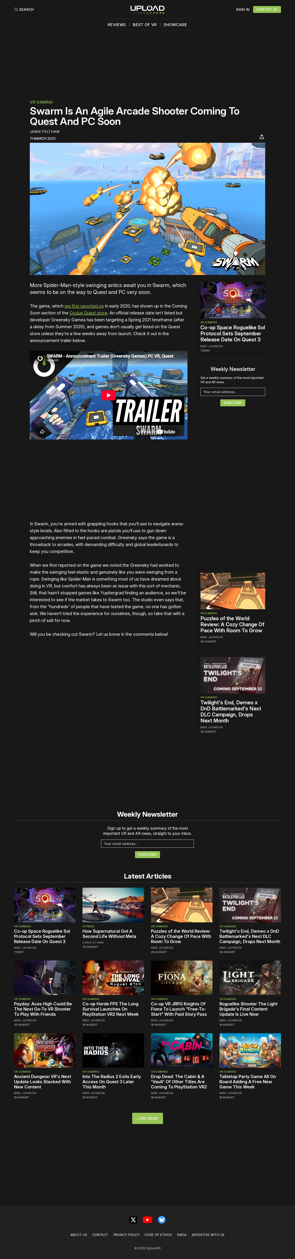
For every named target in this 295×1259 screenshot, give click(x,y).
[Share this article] (261, 136)
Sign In (243, 9)
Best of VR (145, 25)
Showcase (175, 25)
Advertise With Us (208, 1235)
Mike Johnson (211, 346)
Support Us (267, 9)
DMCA (182, 1235)
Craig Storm (93, 942)
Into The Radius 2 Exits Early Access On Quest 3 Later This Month (111, 1081)
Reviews (117, 25)
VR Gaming (41, 102)
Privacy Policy (127, 1235)
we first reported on (84, 306)
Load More (147, 1118)
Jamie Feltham (45, 131)
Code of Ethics (158, 1235)
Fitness (88, 926)
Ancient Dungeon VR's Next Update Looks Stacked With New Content (42, 1081)
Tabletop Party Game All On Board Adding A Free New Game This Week (247, 1081)
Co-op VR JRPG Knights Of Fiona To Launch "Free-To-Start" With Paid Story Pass (179, 1009)
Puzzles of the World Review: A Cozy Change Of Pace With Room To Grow (232, 624)
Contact (100, 1235)
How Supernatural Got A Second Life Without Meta (109, 934)
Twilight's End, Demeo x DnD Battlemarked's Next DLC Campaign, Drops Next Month (230, 711)
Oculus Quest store (88, 313)
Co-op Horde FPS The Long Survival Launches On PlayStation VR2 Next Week (110, 1009)
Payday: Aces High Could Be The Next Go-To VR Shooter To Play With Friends (43, 1009)
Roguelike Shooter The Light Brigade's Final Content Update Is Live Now (248, 1009)
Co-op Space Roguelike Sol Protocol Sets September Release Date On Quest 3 (232, 333)
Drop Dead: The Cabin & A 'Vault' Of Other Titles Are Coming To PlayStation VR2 (179, 1081)
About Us (78, 1235)
